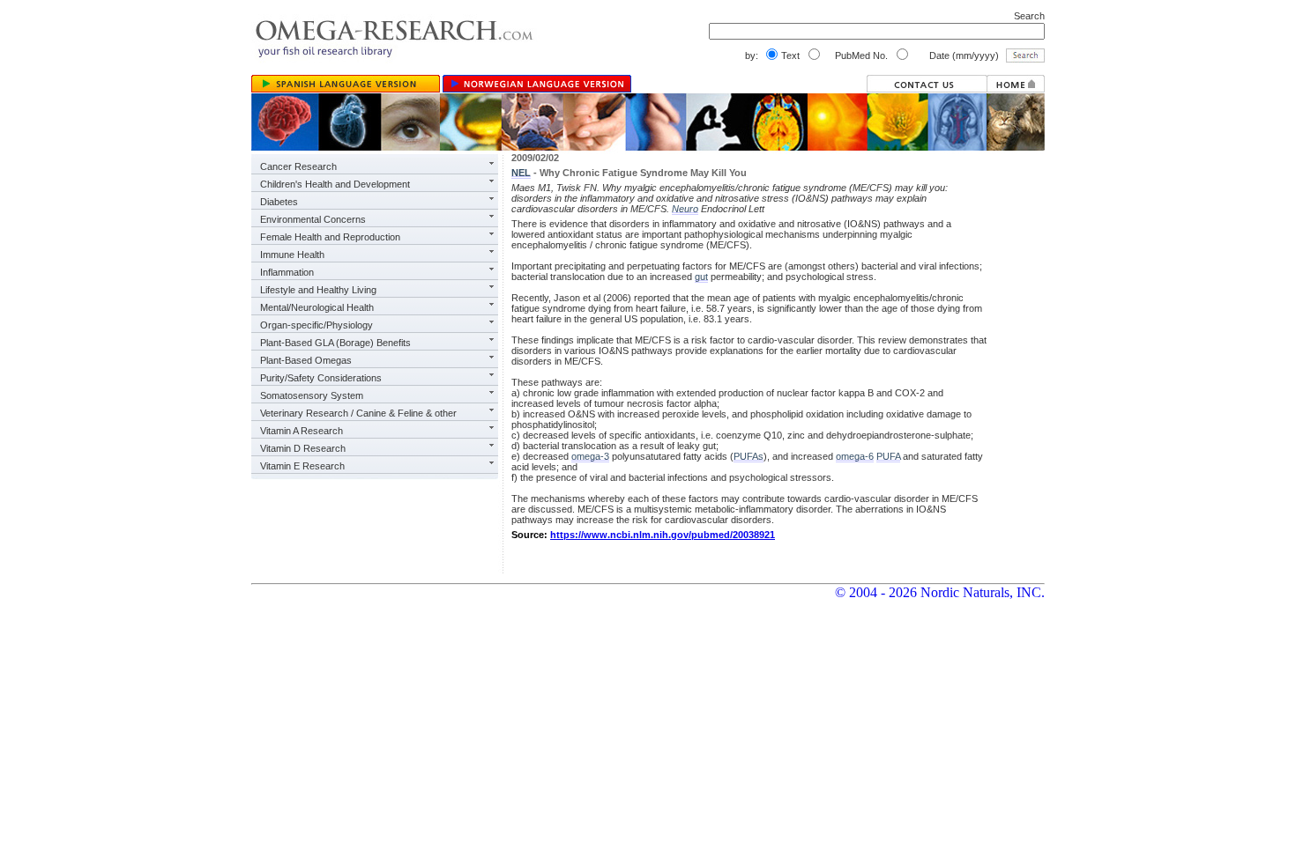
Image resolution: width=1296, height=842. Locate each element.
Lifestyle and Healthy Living (318, 289)
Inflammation (287, 272)
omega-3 (590, 456)
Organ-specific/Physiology (316, 325)
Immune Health (292, 254)
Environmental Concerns (313, 219)
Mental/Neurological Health (317, 307)
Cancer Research (298, 166)
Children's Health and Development (335, 184)
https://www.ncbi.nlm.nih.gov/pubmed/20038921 (662, 534)
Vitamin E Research (302, 466)
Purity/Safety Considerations (321, 378)
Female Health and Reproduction (330, 237)
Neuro (685, 208)
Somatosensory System (311, 395)
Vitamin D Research (303, 448)
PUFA (888, 456)
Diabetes (279, 201)
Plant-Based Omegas (306, 360)
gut (701, 276)
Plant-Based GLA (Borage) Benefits (335, 342)
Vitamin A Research (301, 430)
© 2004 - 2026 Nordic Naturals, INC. (940, 592)
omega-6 (855, 456)
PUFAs (748, 456)
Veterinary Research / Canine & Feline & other (358, 413)
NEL (521, 172)
